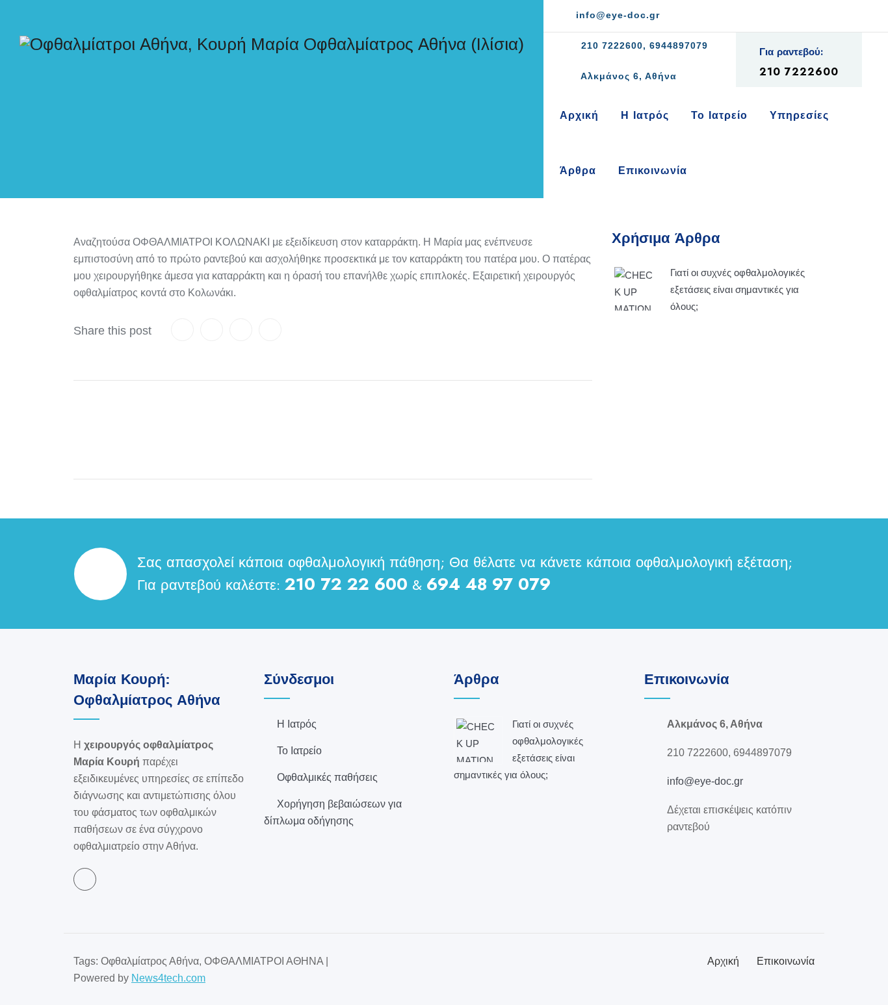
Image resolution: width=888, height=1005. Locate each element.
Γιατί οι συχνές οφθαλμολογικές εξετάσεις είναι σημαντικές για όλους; (737, 289)
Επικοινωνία (652, 170)
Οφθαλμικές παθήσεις (327, 777)
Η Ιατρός (645, 115)
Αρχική (579, 115)
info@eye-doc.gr (616, 15)
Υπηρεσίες (799, 115)
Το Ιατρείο (719, 115)
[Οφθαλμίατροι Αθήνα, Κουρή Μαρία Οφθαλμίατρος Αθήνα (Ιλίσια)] (272, 44)
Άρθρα (578, 170)
